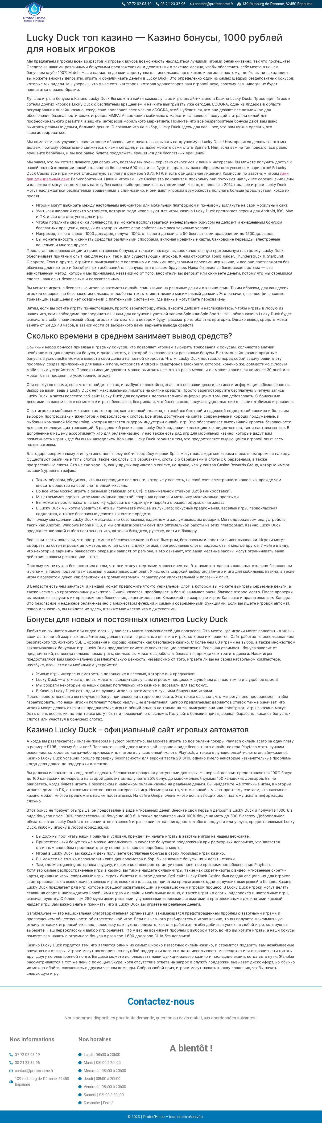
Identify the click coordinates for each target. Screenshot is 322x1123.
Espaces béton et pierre (160, 13)
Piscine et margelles (210, 13)
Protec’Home (86, 13)
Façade (303, 24)
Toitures (301, 13)
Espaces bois (118, 13)
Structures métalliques (260, 13)
